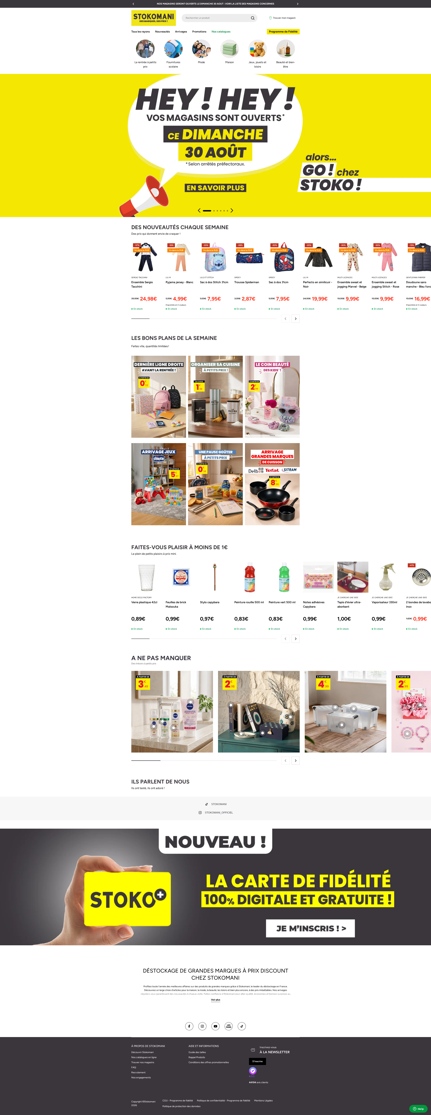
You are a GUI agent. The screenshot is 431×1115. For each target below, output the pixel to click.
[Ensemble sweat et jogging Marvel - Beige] (352, 257)
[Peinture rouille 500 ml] (249, 577)
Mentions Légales (263, 1100)
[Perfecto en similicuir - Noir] (318, 257)
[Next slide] (232, 210)
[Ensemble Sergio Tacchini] (146, 257)
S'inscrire (257, 1061)
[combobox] (219, 18)
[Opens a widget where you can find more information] (418, 1109)
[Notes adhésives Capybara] (318, 577)
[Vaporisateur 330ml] (387, 577)
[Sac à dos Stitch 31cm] (215, 257)
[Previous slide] (199, 210)
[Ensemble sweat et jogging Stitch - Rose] (387, 257)
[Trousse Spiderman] (249, 257)
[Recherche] (253, 18)
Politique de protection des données (181, 1106)
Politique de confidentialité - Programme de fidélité (223, 1100)
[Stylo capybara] (215, 577)
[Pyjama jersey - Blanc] (181, 257)
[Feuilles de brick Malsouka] (181, 577)
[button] (133, 4)
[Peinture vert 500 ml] (284, 577)
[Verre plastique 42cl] (146, 577)
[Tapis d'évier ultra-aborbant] (352, 577)
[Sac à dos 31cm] (284, 257)
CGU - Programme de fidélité (177, 1100)
